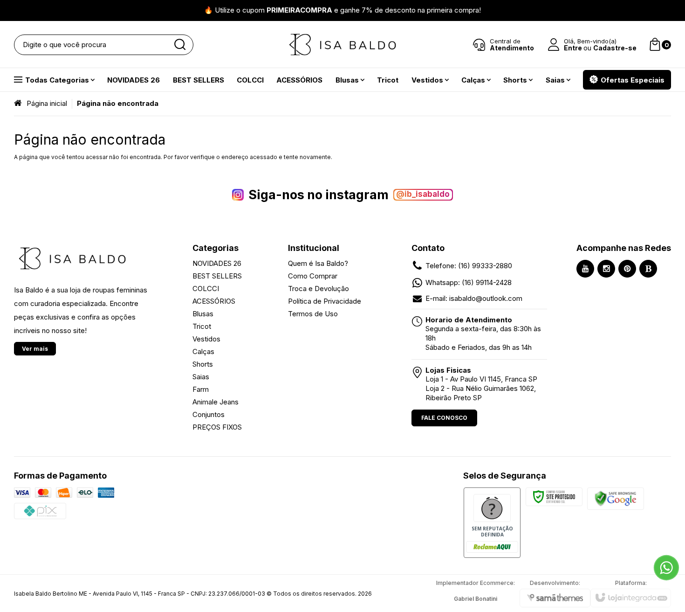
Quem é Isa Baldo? (318, 263)
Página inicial (47, 103)
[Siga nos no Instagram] (606, 269)
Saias (200, 376)
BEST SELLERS (217, 275)
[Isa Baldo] (342, 44)
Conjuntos (208, 414)
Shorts (202, 364)
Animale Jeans (215, 401)
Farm (200, 389)
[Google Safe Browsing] (615, 498)
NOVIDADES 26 (216, 263)
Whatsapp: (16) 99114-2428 (468, 282)
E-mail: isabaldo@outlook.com (473, 298)
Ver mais (35, 348)
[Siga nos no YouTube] (585, 269)
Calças (203, 351)
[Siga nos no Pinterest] (627, 269)
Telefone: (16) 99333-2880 (468, 265)
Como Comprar (312, 275)
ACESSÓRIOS (213, 301)
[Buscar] (179, 45)
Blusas (202, 313)
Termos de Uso (313, 313)
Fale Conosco (444, 417)
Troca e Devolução (318, 288)
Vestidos (206, 338)
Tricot (201, 326)
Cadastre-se (615, 48)
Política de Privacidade (324, 301)
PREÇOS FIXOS (217, 427)
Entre (573, 48)
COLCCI (205, 288)
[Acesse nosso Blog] (648, 269)
